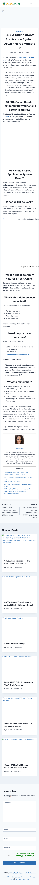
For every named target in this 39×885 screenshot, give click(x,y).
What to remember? (11, 494)
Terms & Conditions (22, 879)
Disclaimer (25, 877)
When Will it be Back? (12, 482)
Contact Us (16, 877)
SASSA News (19, 31)
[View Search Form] (31, 3)
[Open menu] (35, 3)
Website (7, 848)
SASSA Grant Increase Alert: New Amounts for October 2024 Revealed (10, 510)
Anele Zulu (15, 52)
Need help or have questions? (15, 491)
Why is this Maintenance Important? (17, 489)
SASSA (6, 116)
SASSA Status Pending (14, 644)
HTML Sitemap (30, 873)
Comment (8, 803)
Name (6, 829)
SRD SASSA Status (16, 873)
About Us (6, 877)
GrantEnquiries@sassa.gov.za (17, 354)
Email (6, 838)
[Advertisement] (19, 145)
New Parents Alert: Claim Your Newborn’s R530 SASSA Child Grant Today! (30, 511)
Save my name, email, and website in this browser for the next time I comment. (25, 855)
